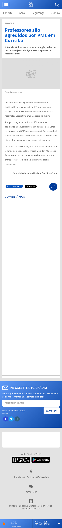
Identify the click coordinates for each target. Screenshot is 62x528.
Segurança (38, 13)
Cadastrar (51, 410)
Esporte (8, 13)
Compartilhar (15, 186)
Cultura (55, 13)
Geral (22, 13)
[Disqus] (31, 242)
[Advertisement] (32, 440)
